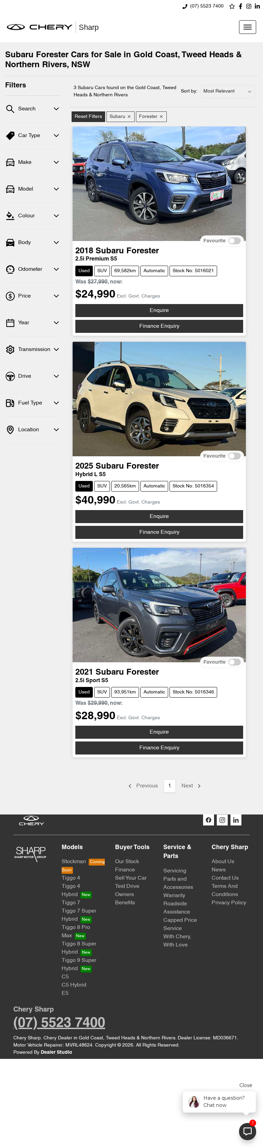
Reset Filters (88, 116)
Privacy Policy (229, 903)
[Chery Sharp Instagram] (250, 6)
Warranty (174, 895)
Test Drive (127, 886)
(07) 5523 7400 (207, 6)
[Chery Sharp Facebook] (242, 6)
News (219, 870)
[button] (247, 27)
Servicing (174, 871)
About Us (223, 862)
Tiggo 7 (71, 903)
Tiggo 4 (71, 878)
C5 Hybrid (74, 985)
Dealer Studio (56, 1052)
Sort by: (189, 91)
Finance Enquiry (159, 326)
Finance (125, 870)
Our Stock (127, 862)
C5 (65, 977)
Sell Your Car (131, 878)
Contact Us (225, 878)
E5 (65, 993)
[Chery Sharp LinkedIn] (258, 6)
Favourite (214, 241)
